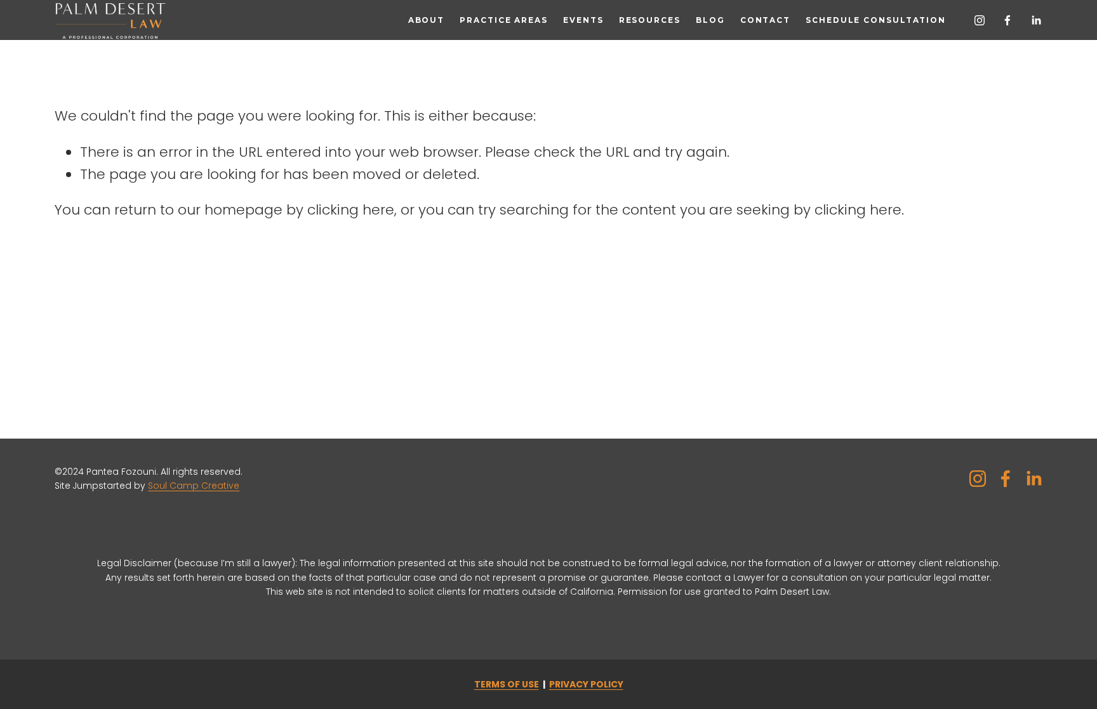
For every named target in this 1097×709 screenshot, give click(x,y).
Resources (650, 20)
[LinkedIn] (1036, 20)
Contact (765, 20)
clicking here (350, 210)
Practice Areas (504, 20)
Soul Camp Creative (193, 485)
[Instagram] (979, 20)
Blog (710, 20)
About (426, 20)
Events (583, 20)
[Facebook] (1007, 20)
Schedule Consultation (876, 20)
